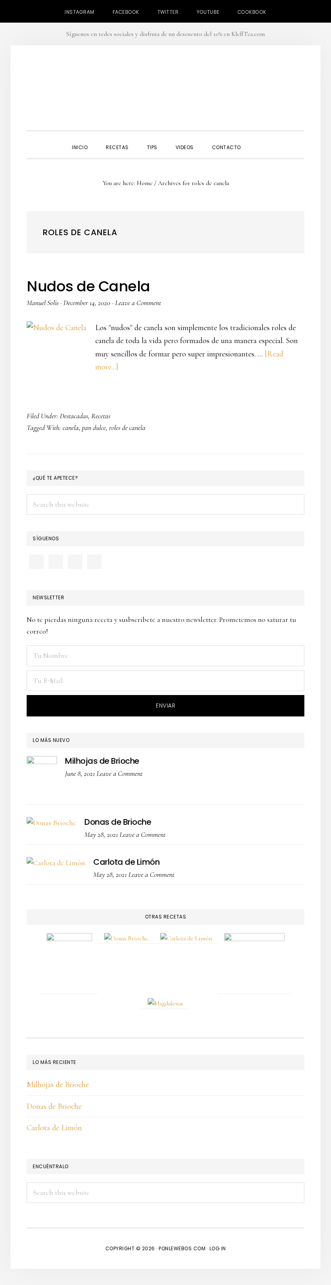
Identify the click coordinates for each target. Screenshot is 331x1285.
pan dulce (94, 427)
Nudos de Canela (88, 286)
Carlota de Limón (126, 862)
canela (71, 427)
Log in (217, 1248)
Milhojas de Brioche (102, 761)
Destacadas (74, 415)
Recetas (100, 415)
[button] (259, 140)
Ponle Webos (165, 90)
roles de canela (127, 427)
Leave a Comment (138, 302)
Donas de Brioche (117, 822)
